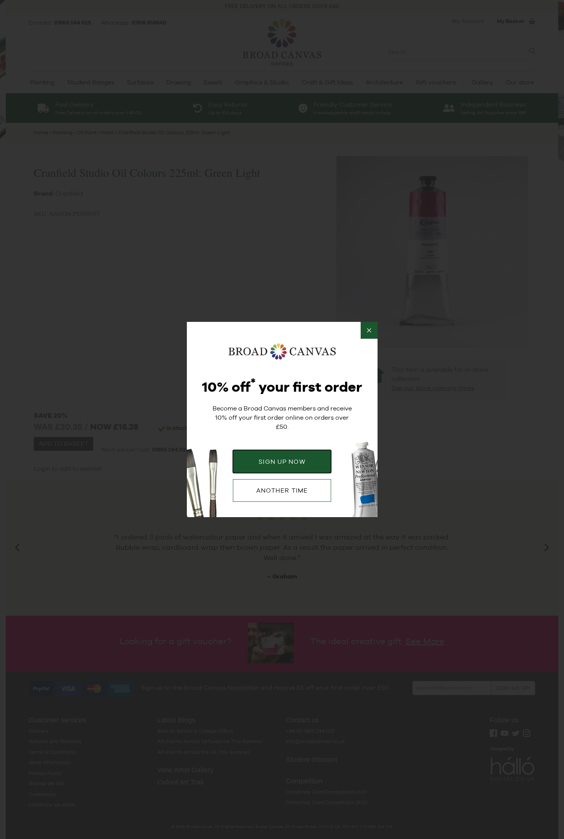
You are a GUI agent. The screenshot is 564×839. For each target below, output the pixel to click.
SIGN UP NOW (282, 461)
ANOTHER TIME (282, 490)
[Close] (369, 330)
